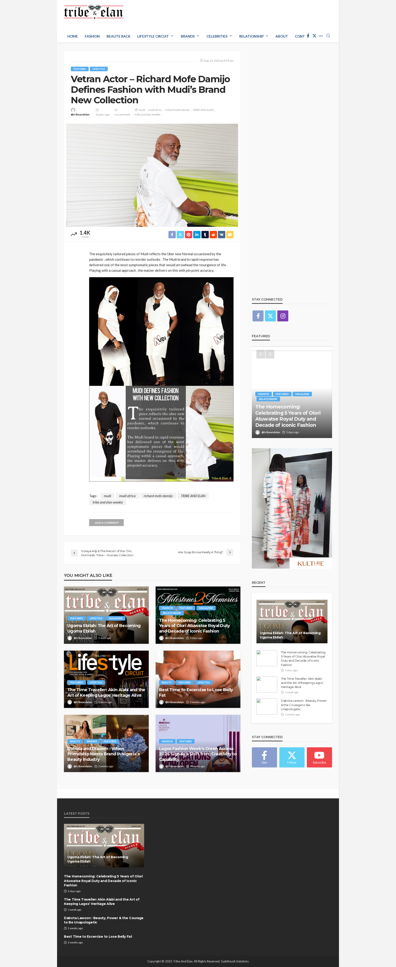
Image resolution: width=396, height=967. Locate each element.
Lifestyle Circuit (153, 36)
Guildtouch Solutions (235, 961)
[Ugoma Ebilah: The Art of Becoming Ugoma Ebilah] (106, 615)
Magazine (116, 618)
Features (80, 68)
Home (72, 36)
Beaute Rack (118, 36)
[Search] (328, 36)
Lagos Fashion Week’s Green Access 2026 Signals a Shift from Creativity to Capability (197, 754)
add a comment (107, 522)
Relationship (251, 36)
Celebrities (216, 36)
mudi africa (155, 110)
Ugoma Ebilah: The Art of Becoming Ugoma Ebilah (103, 628)
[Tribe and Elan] (94, 12)
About (281, 36)
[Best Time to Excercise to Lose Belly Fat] (198, 679)
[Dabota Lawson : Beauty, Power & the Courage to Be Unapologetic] (266, 707)
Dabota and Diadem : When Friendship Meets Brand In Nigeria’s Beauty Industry (103, 754)
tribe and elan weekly (147, 114)
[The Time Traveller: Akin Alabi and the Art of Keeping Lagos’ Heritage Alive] (106, 679)
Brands (188, 36)
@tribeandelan (80, 114)
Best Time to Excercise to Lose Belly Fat (196, 692)
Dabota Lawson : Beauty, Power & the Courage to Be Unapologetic (304, 705)
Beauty (167, 682)
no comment (122, 114)
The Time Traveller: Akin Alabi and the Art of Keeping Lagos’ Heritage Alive (106, 692)
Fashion (92, 36)
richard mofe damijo (177, 110)
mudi (142, 110)
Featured (76, 618)
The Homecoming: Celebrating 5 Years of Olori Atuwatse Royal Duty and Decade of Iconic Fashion (194, 626)
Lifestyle (99, 68)
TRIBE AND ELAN (203, 110)
